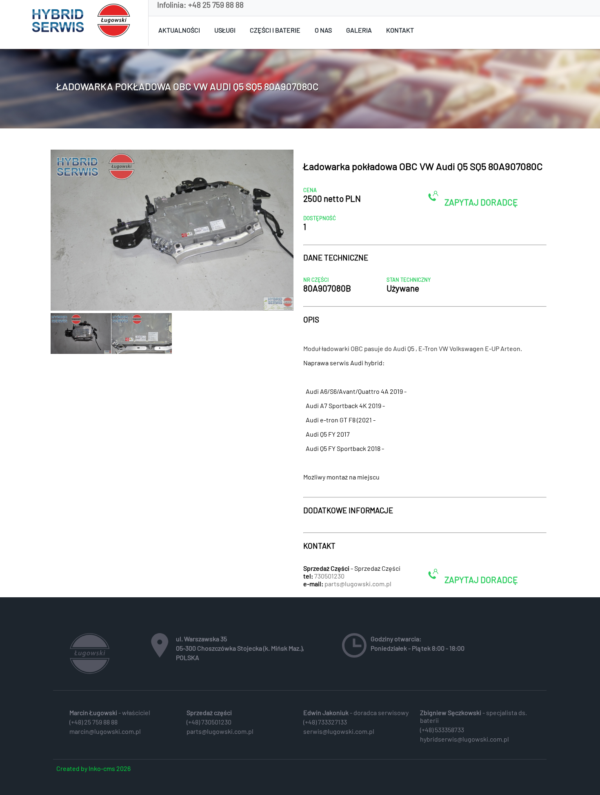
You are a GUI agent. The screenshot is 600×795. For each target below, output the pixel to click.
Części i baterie (275, 30)
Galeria (359, 30)
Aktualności (179, 30)
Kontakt (400, 30)
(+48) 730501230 (209, 722)
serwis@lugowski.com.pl (338, 731)
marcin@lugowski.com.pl (105, 731)
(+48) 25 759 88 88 (93, 722)
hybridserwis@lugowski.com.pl (464, 739)
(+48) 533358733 (442, 729)
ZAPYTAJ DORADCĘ (480, 202)
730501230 (329, 576)
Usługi (225, 30)
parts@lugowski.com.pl (357, 583)
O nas (323, 30)
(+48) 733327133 (325, 722)
